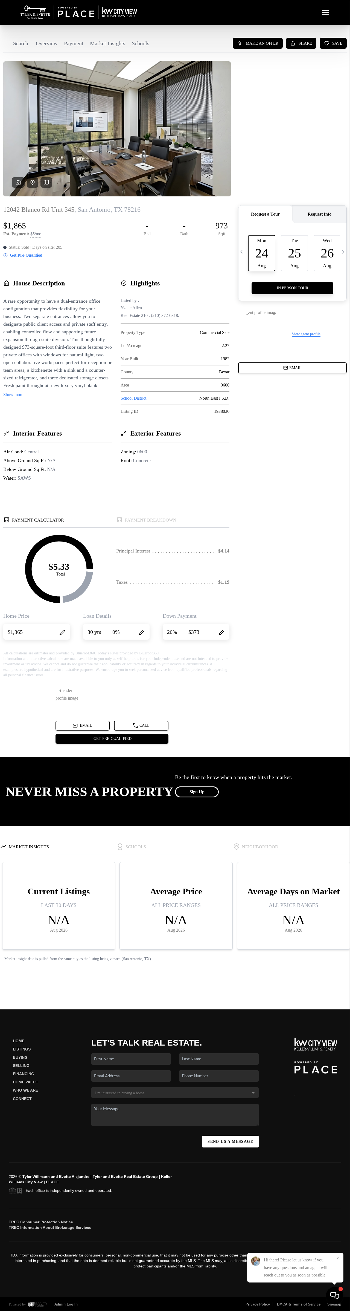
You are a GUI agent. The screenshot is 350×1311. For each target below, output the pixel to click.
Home (18, 1041)
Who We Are (25, 1090)
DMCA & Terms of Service (298, 1304)
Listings (22, 1049)
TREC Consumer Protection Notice (41, 1222)
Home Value (25, 1082)
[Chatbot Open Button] (334, 1295)
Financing (23, 1074)
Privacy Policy (258, 1304)
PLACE (52, 1182)
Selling (21, 1065)
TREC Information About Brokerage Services (50, 1227)
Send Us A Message (230, 1142)
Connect (22, 1099)
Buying (20, 1057)
